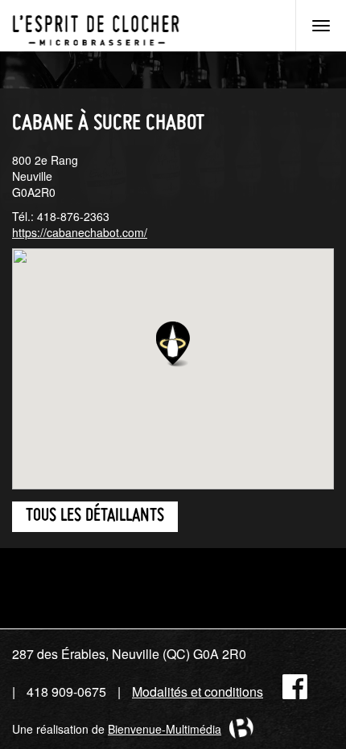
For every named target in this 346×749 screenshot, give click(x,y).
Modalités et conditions (197, 691)
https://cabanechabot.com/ (79, 232)
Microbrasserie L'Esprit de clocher (96, 25)
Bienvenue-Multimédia (164, 729)
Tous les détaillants (95, 516)
